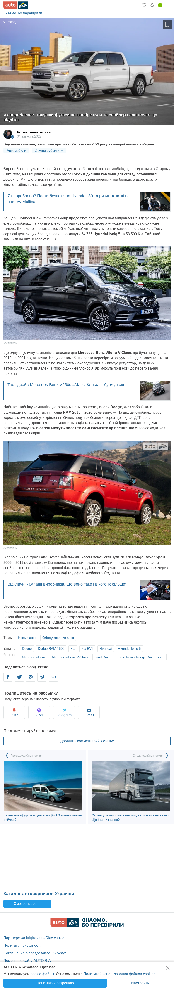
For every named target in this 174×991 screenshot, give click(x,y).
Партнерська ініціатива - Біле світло (33, 938)
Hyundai (105, 648)
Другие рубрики (47, 150)
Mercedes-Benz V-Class (70, 657)
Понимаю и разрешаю (55, 983)
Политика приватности (22, 945)
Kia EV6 (87, 648)
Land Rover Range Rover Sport (141, 657)
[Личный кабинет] (169, 5)
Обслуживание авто (58, 638)
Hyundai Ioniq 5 (129, 648)
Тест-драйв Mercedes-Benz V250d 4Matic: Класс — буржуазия (65, 384)
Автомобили (16, 150)
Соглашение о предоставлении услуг (34, 953)
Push (14, 715)
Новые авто (27, 638)
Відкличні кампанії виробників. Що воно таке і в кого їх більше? (67, 584)
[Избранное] (144, 5)
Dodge (27, 648)
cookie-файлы (42, 974)
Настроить (140, 983)
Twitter (19, 680)
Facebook (8, 680)
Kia (72, 648)
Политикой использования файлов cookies (119, 974)
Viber (31, 680)
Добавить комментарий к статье (87, 741)
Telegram (42, 680)
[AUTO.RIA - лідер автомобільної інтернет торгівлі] (15, 5)
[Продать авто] (160, 5)
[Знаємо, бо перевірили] (87, 925)
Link (53, 680)
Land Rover (103, 657)
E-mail (89, 715)
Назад (12, 22)
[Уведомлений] (152, 5)
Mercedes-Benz (34, 657)
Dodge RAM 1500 (51, 648)
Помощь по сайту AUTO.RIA (27, 961)
